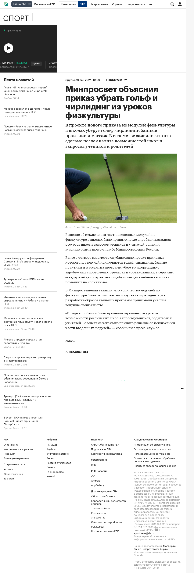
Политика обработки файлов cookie (155, 465)
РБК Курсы (97, 526)
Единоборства (55, 471)
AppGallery (97, 485)
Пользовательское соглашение (152, 453)
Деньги (51, 467)
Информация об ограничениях (152, 444)
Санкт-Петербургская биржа (151, 548)
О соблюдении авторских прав (152, 449)
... (150, 3)
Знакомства (98, 517)
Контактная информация (18, 449)
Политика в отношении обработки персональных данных (154, 459)
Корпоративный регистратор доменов (108, 502)
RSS (93, 464)
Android (95, 480)
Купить (31, 63)
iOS (93, 476)
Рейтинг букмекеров (59, 462)
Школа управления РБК (105, 531)
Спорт (16, 17)
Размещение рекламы (16, 458)
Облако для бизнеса (103, 496)
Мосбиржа (169, 545)
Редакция (9, 453)
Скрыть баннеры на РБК (105, 444)
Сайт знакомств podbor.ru (106, 522)
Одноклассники (13, 473)
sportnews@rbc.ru (144, 533)
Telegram (9, 478)
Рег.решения (98, 512)
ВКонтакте (10, 469)
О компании (11, 444)
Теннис (51, 458)
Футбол (51, 449)
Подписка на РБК (101, 449)
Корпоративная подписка (106, 453)
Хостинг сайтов (100, 508)
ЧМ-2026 (52, 444)
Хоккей (51, 476)
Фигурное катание (58, 453)
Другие (70, 80)
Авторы (70, 341)
